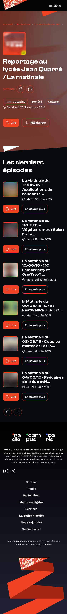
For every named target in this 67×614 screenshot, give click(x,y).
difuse (48, 544)
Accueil (8, 24)
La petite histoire (31, 515)
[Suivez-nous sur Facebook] (6, 471)
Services (31, 509)
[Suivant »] (18, 412)
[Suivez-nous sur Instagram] (13, 471)
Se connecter (31, 529)
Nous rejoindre (31, 522)
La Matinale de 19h (47, 24)
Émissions (24, 24)
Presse (31, 488)
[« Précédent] (8, 412)
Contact (31, 482)
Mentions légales (31, 502)
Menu (57, 5)
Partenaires (31, 495)
